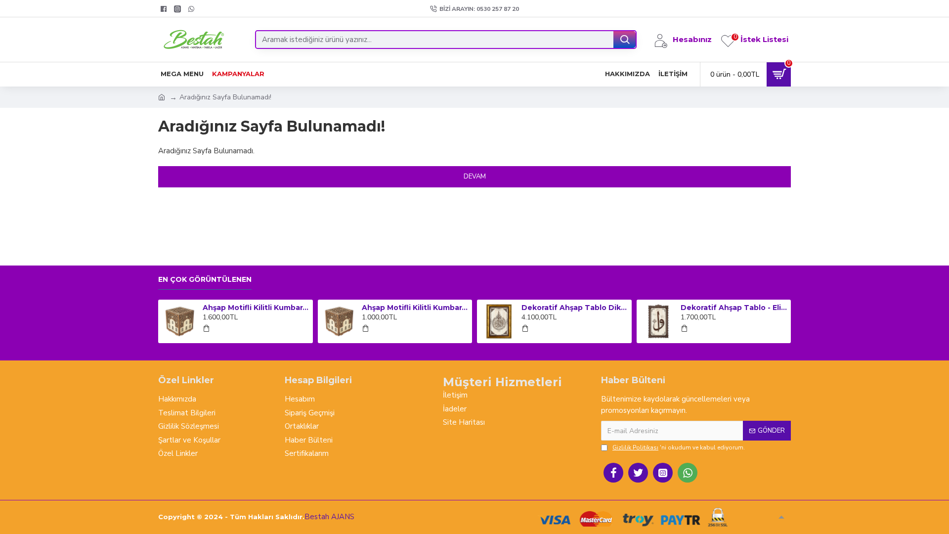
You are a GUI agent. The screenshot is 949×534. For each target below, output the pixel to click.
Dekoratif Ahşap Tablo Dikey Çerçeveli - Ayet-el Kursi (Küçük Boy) (574, 307)
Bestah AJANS (329, 517)
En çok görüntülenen (205, 279)
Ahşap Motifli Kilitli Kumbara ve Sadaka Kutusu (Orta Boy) (415, 307)
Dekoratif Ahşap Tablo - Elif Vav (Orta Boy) (734, 307)
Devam (475, 176)
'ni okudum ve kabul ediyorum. (678, 447)
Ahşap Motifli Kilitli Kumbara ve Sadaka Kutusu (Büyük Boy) (256, 307)
